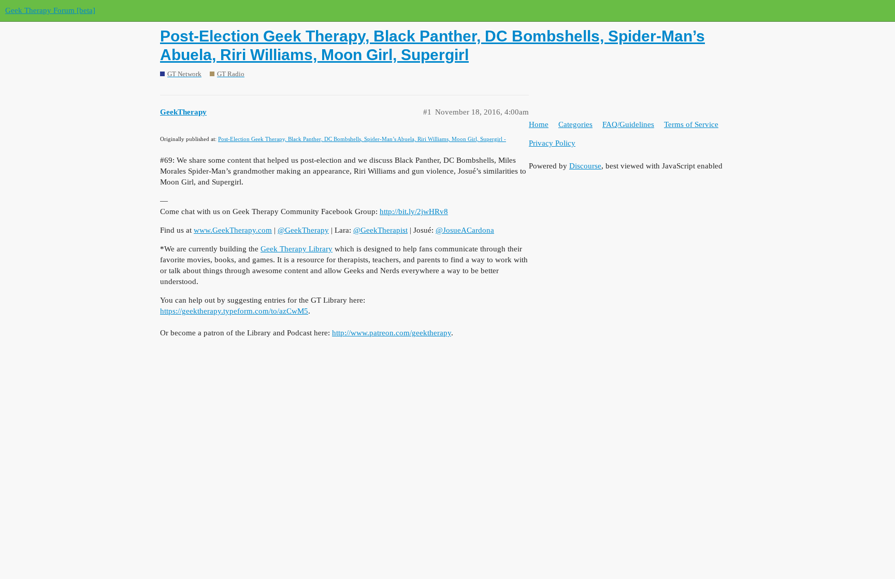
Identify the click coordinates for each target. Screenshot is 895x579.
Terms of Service (691, 124)
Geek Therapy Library (297, 249)
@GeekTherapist (380, 230)
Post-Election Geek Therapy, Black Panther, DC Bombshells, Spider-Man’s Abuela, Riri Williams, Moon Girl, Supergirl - (362, 139)
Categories (575, 124)
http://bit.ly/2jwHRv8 (414, 211)
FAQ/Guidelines (628, 124)
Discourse (585, 166)
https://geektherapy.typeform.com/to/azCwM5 (234, 311)
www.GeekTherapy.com (233, 230)
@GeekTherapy (303, 230)
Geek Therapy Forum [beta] (50, 10)
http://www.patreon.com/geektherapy (391, 333)
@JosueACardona (465, 230)
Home (538, 124)
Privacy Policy (552, 143)
